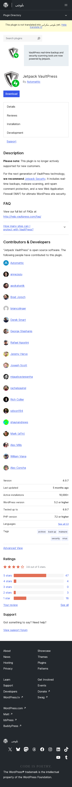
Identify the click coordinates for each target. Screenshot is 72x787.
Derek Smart (18, 319)
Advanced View (13, 548)
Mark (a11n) (17, 433)
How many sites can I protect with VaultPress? (18, 228)
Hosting (8, 662)
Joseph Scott (18, 365)
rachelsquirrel (18, 388)
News (6, 656)
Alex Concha (18, 467)
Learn (6, 679)
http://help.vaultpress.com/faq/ (22, 216)
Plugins (42, 662)
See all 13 (63, 524)
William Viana (18, 456)
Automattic (33, 81)
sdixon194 (16, 410)
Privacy (8, 668)
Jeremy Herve (19, 354)
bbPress (10, 720)
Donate (44, 691)
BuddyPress (12, 726)
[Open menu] (66, 5)
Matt (8, 714)
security (56, 538)
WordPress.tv (13, 697)
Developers (10, 691)
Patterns (43, 668)
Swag (43, 697)
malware (63, 531)
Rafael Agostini (19, 342)
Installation (13, 124)
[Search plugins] (38, 38)
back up (52, 531)
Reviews (12, 115)
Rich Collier (17, 399)
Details (11, 106)
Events (42, 685)
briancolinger (18, 308)
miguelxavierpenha (21, 376)
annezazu (16, 274)
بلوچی (14, 741)
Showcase (44, 650)
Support (11, 141)
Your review (10, 605)
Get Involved (46, 679)
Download (11, 93)
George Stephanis (21, 331)
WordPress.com (14, 708)
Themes (43, 656)
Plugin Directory (12, 15)
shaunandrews (19, 422)
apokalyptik (17, 285)
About (7, 650)
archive (42, 531)
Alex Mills (16, 445)
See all (65, 605)
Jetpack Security (35, 178)
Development (15, 132)
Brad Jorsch (17, 297)
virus (64, 538)
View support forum (15, 630)
